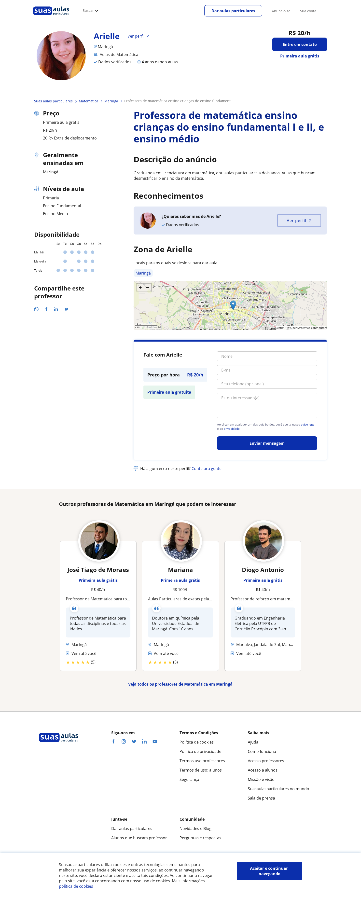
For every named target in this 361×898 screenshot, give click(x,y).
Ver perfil (296, 220)
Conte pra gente (207, 468)
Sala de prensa (261, 798)
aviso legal (308, 424)
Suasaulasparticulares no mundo (278, 788)
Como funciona (262, 751)
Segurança (189, 779)
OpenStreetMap (300, 328)
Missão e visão (261, 779)
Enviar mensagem (267, 443)
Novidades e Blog (195, 828)
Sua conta (308, 11)
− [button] (147, 287)
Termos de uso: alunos (201, 770)
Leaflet (280, 328)
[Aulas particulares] (51, 16)
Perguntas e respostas (200, 838)
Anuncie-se (281, 11)
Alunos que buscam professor (139, 838)
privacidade (232, 428)
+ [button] (140, 287)
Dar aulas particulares (233, 11)
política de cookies (76, 886)
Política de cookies (197, 742)
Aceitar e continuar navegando (269, 871)
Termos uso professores (202, 760)
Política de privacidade (200, 751)
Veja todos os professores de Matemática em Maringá (180, 684)
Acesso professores (266, 760)
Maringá (143, 273)
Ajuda (253, 742)
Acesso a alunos (263, 770)
